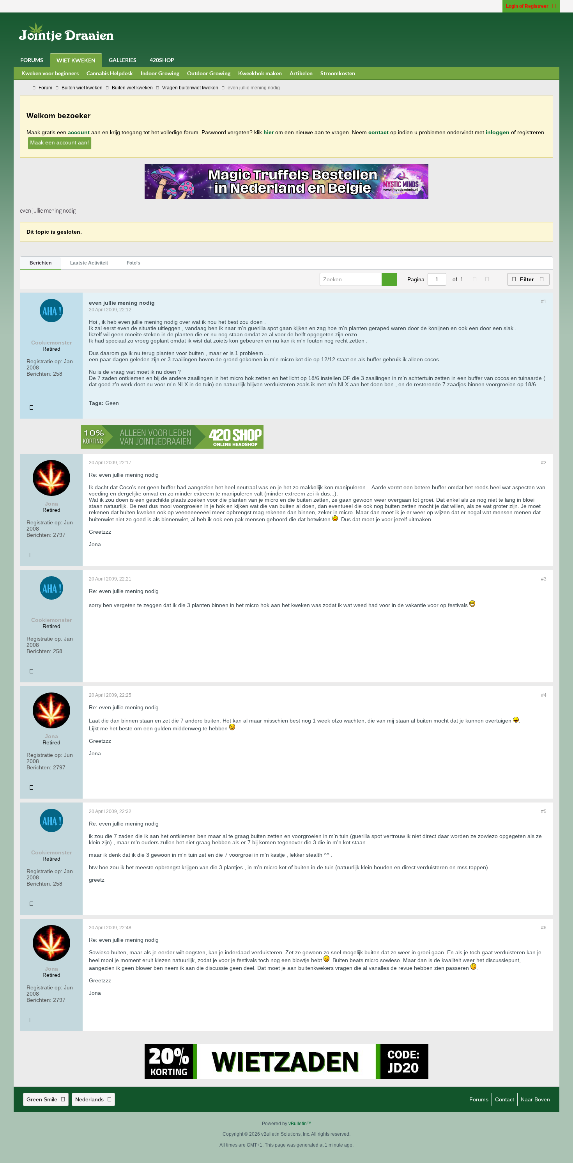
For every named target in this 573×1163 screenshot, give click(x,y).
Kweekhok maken (260, 73)
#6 (543, 927)
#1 (543, 301)
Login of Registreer (527, 6)
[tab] (40, 263)
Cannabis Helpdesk (110, 73)
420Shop (162, 60)
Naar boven (535, 1099)
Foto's (133, 263)
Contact (504, 1099)
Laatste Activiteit (89, 263)
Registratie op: (44, 361)
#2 (543, 462)
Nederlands (89, 1099)
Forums (31, 60)
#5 (543, 811)
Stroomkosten (337, 73)
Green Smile (42, 1099)
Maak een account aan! (59, 142)
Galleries (122, 60)
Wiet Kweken (76, 60)
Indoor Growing (160, 73)
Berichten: (39, 374)
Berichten (40, 263)
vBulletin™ (299, 1123)
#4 (543, 695)
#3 (543, 579)
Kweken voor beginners (50, 73)
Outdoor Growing (208, 73)
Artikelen (301, 73)
